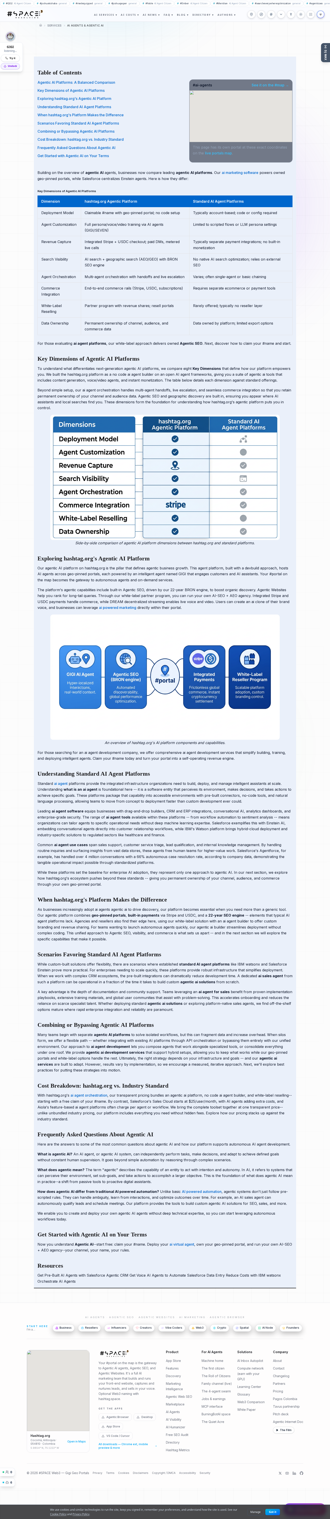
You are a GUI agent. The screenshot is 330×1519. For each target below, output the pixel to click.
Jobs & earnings (214, 1399)
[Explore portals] (261, 14)
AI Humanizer (175, 1427)
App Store (113, 1426)
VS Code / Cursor (118, 1436)
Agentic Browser (117, 1417)
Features (172, 1368)
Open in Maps (76, 1441)
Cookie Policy (58, 1514)
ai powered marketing (117, 607)
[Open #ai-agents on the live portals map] (240, 116)
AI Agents (173, 1412)
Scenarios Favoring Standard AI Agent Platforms (78, 123)
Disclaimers (140, 1473)
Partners (279, 1384)
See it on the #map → (270, 85)
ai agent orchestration (88, 1095)
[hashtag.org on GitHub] (301, 1473)
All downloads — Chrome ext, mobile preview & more (123, 1445)
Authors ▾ (227, 14)
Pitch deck (281, 1414)
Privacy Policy (81, 1514)
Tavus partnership (286, 1407)
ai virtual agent (181, 1244)
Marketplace (175, 1404)
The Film (285, 1430)
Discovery (173, 1376)
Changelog (281, 1376)
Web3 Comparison (251, 1402)
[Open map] (251, 14)
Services (54, 25)
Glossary (243, 1394)
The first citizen (213, 1368)
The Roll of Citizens (216, 1376)
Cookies (123, 1473)
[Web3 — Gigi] (24, 14)
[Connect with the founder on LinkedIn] (294, 1473)
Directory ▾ (203, 14)
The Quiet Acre (213, 1422)
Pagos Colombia (285, 1399)
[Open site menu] (311, 14)
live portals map (218, 153)
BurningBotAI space (216, 1414)
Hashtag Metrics (178, 1450)
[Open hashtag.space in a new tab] (271, 14)
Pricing (278, 1391)
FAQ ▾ (169, 14)
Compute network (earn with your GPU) (250, 1374)
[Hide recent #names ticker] (281, 14)
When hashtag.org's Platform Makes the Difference (80, 115)
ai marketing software (240, 172)
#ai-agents (202, 85)
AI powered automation (202, 1191)
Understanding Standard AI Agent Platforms (74, 107)
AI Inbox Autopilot (250, 1361)
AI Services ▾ (105, 14)
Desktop (147, 1417)
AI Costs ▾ (130, 14)
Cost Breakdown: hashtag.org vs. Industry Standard (80, 139)
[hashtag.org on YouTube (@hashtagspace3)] (287, 1473)
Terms (110, 1473)
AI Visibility (173, 1420)
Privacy (97, 1473)
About (277, 1361)
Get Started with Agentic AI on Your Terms (73, 156)
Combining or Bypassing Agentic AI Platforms (75, 131)
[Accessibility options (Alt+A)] (291, 14)
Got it (272, 1512)
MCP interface (212, 1407)
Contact (278, 1368)
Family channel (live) (217, 1384)
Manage (255, 1512)
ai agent (61, 783)
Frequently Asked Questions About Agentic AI (76, 147)
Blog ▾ (183, 14)
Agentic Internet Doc (288, 1422)
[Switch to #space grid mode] (301, 14)
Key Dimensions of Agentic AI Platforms (71, 90)
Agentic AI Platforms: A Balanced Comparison (76, 82)
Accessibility (187, 1473)
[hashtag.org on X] (280, 1473)
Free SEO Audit (177, 1435)
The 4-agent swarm (216, 1391)
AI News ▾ (151, 14)
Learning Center (249, 1387)
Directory (173, 1442)
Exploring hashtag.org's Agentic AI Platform (74, 98)
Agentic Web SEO (179, 1397)
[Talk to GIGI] (10, 36)
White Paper (246, 1410)
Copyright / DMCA (164, 1473)
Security (205, 1473)
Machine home (212, 1361)
